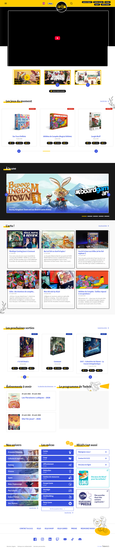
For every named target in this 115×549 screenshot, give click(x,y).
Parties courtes (98, 2)
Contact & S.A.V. (26, 528)
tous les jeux (103, 101)
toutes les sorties (102, 328)
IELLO (39, 528)
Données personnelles (39, 546)
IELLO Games (62, 528)
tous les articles (103, 226)
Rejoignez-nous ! (88, 528)
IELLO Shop (49, 528)
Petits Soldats (105, 4)
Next (96, 151)
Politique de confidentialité (25, 546)
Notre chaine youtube (59, 91)
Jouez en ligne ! (87, 2)
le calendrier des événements (46, 386)
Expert (97, 4)
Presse (74, 528)
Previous (19, 151)
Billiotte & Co (105, 546)
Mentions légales (11, 546)
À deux (107, 2)
